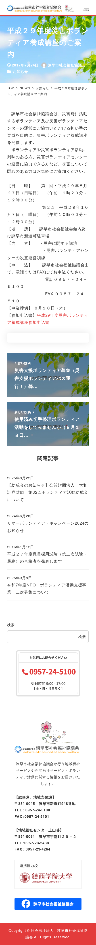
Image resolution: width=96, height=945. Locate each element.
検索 (11, 624)
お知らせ (20, 71)
